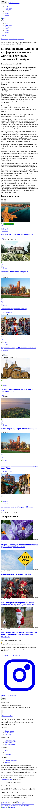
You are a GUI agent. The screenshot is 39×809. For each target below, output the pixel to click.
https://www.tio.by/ (6, 779)
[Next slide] (5, 200)
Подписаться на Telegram (11, 655)
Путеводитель (9, 731)
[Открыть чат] (2, 711)
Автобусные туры (10, 741)
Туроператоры (9, 732)
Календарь (8, 10)
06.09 (2, 510)
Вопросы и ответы (11, 760)
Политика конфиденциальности (11, 804)
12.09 (3, 471)
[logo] (14, 3)
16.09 (2, 238)
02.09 (10, 312)
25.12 (2, 395)
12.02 (2, 353)
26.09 (6, 471)
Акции (7, 13)
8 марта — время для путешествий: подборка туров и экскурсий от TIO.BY (19, 546)
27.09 (2, 275)
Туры (6, 6)
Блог (6, 11)
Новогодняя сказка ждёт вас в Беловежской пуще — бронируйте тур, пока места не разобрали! (19, 634)
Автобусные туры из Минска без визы (16, 575)
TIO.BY (4, 802)
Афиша (7, 15)
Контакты (8, 754)
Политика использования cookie (19, 805)
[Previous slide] (2, 200)
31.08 (3, 312)
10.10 (10, 471)
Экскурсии (8, 8)
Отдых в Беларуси (10, 744)
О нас (6, 751)
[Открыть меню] (4, 2)
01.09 (6, 312)
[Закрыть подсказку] (1, 697)
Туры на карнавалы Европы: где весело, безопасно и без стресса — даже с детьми (17, 604)
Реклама (7, 762)
